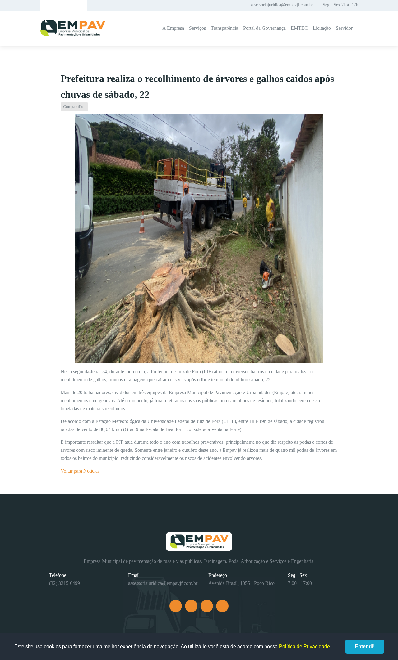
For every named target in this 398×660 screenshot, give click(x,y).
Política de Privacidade (304, 646)
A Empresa (173, 28)
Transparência (224, 28)
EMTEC (299, 28)
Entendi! (365, 646)
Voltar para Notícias (80, 471)
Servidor (344, 28)
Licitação (322, 28)
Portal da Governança (264, 28)
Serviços (197, 28)
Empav (73, 28)
